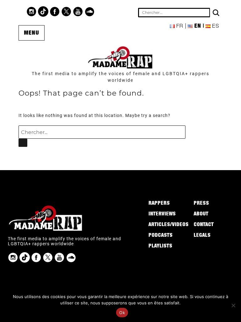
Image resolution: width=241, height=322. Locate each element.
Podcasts (160, 235)
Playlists (160, 246)
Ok (122, 312)
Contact (204, 225)
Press (201, 203)
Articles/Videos (168, 225)
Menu (31, 33)
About (201, 214)
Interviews (162, 214)
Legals (202, 235)
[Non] (233, 305)
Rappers (159, 203)
